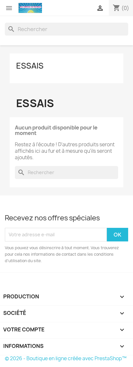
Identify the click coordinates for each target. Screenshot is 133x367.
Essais (30, 65)
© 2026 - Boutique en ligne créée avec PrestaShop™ (66, 358)
